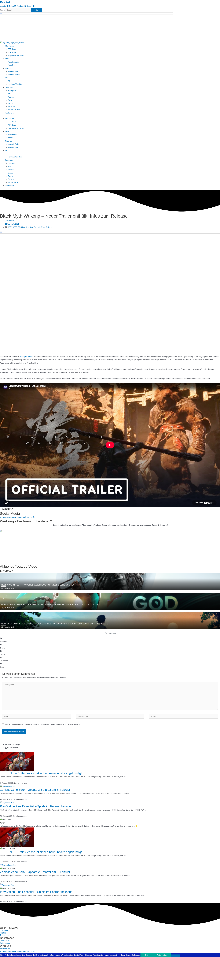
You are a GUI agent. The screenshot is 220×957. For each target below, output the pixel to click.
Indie (9, 94)
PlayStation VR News (16, 55)
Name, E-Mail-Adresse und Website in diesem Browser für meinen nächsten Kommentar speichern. (42, 724)
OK (146, 955)
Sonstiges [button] (9, 87)
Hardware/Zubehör (15, 84)
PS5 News (12, 49)
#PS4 (10, 227)
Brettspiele (12, 90)
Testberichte (9, 113)
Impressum (4, 941)
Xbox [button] (7, 59)
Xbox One (11, 65)
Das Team (4, 931)
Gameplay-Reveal (26, 357)
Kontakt (6, 2)
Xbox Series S (35, 227)
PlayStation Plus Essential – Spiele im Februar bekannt (36, 806)
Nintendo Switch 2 (14, 75)
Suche (2, 10)
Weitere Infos (162, 955)
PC (9, 81)
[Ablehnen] (175, 955)
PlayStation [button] (9, 46)
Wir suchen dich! (14, 110)
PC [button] (6, 78)
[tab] (112, 744)
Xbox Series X (13, 62)
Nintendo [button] (8, 68)
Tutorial (10, 103)
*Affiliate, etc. (5, 949)
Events (10, 100)
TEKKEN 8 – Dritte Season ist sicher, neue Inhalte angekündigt (41, 773)
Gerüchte (11, 106)
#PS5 (15, 227)
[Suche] (36, 10)
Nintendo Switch (14, 71)
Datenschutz (5, 943)
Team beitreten (6, 935)
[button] (110, 640)
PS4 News (12, 52)
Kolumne (11, 97)
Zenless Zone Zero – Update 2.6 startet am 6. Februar (35, 789)
